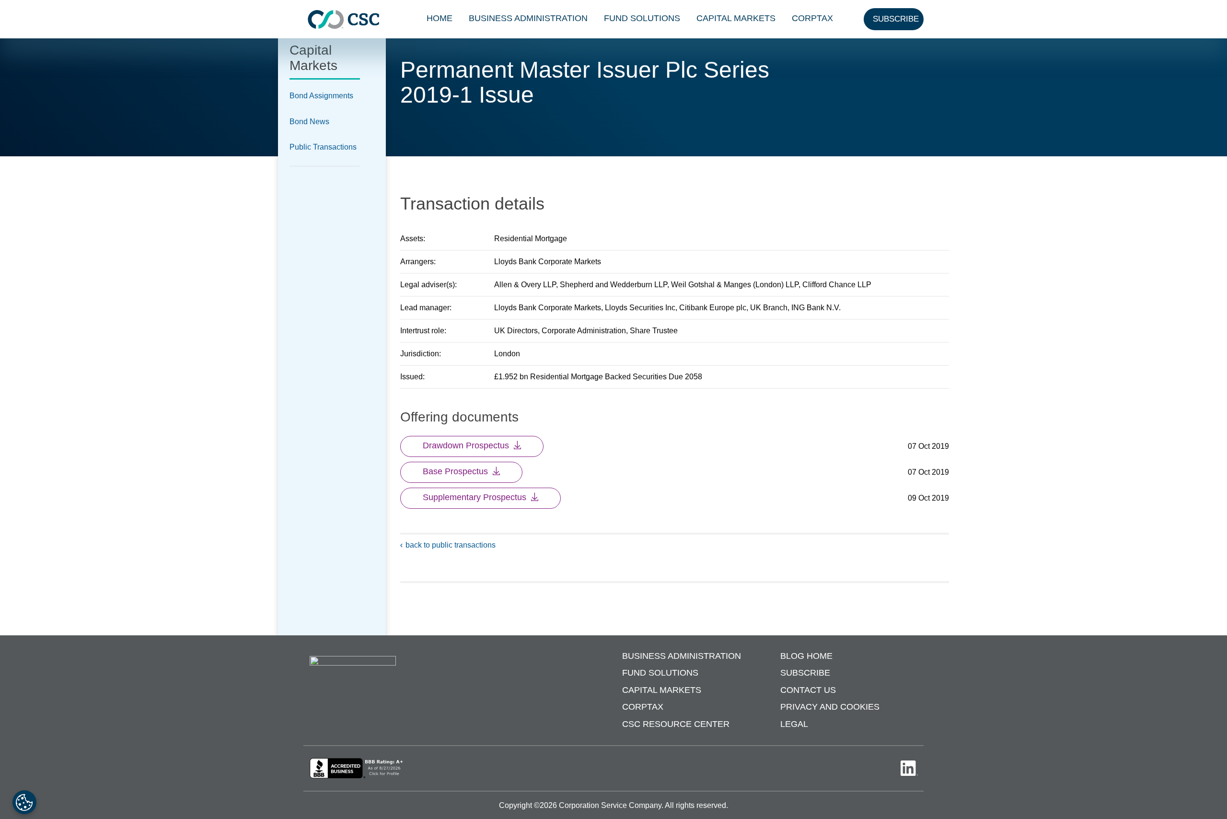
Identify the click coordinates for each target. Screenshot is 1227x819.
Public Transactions (323, 147)
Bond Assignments (321, 96)
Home (439, 18)
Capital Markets (736, 18)
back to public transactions (450, 545)
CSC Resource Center (675, 724)
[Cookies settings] (24, 802)
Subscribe (805, 673)
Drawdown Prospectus (466, 445)
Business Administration (528, 18)
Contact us (808, 690)
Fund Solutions (642, 18)
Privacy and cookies (830, 707)
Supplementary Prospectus (474, 497)
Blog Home (806, 656)
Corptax (812, 18)
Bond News (309, 121)
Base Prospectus (455, 471)
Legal (794, 724)
